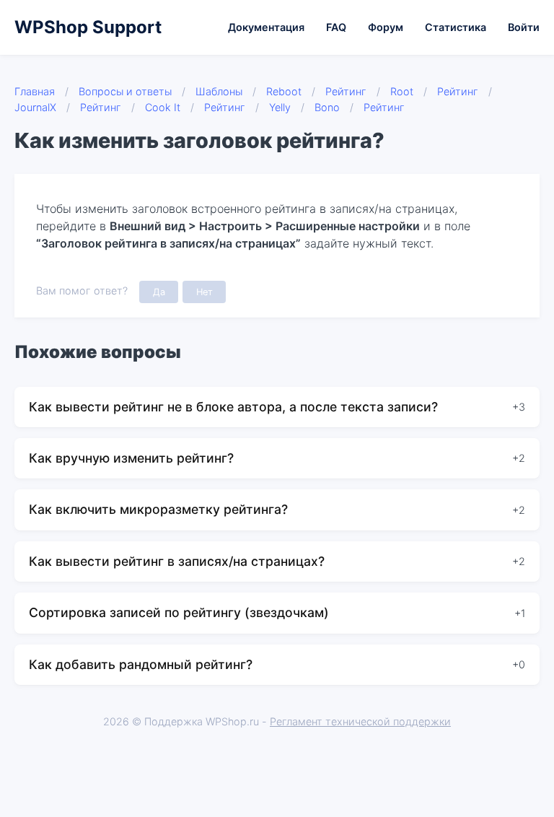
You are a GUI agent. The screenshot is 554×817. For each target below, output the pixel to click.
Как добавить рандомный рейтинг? (140, 664)
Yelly (280, 107)
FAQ (336, 27)
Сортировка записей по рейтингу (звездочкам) (179, 612)
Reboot (284, 91)
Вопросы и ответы (125, 91)
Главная (34, 91)
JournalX (35, 107)
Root (401, 91)
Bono (327, 107)
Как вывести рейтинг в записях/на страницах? (177, 561)
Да (159, 292)
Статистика (455, 27)
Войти (524, 27)
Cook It (162, 107)
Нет (204, 292)
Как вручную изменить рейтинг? (131, 458)
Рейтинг (345, 91)
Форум (385, 27)
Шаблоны (218, 91)
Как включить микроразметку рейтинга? (158, 509)
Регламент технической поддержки (360, 721)
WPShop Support (88, 27)
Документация (266, 27)
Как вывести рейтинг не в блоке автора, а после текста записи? (233, 406)
